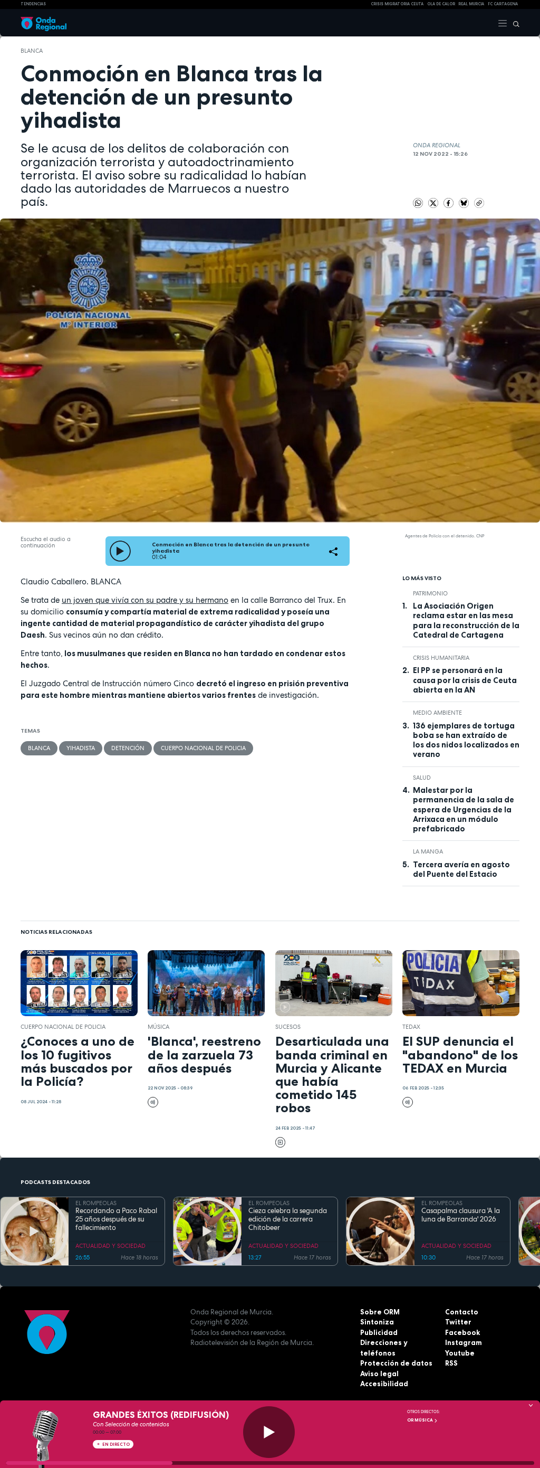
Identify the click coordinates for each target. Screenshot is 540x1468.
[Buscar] (513, 22)
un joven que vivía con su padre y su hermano (145, 600)
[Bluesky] (465, 202)
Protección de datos (396, 1363)
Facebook (462, 1332)
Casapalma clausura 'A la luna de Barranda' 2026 (460, 1215)
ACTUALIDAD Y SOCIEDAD (110, 1245)
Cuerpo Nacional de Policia (203, 748)
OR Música (420, 1420)
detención (127, 748)
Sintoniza (377, 1322)
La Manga (428, 851)
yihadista (80, 748)
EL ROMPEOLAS (96, 1203)
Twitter (458, 1322)
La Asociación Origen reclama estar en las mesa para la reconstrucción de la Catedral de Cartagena (466, 620)
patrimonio (430, 593)
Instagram (463, 1342)
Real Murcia (471, 4)
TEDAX (411, 1026)
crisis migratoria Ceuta (397, 4)
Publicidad (379, 1332)
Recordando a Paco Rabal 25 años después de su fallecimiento (116, 1220)
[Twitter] (434, 202)
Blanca (32, 50)
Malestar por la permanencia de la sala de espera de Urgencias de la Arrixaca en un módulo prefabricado (463, 809)
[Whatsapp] (418, 203)
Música (158, 1026)
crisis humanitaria (441, 657)
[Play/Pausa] (269, 1432)
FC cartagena (503, 4)
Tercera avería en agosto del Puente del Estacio (461, 869)
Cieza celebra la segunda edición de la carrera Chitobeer (287, 1220)
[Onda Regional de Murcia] (43, 22)
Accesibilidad (384, 1383)
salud (422, 777)
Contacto (461, 1312)
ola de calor (441, 4)
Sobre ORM (380, 1312)
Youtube (460, 1353)
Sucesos (288, 1026)
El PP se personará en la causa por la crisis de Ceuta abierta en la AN (465, 680)
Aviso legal (379, 1373)
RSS (451, 1363)
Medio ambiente (437, 712)
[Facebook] (449, 202)
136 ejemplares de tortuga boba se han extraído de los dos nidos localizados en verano (466, 740)
